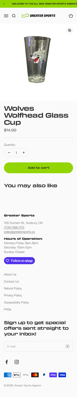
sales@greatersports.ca (19, 231)
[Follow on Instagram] (16, 362)
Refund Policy (13, 288)
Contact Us (11, 281)
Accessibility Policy (16, 302)
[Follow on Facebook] (6, 362)
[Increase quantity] (24, 152)
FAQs (7, 309)
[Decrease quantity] (9, 152)
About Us (10, 274)
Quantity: (9, 144)
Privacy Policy (13, 295)
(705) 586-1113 (14, 227)
